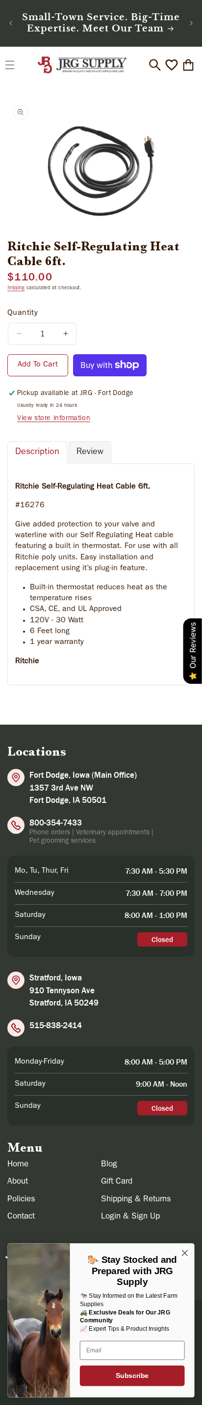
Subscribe (132, 1375)
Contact (21, 1217)
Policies (21, 1199)
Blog (109, 1165)
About (17, 1182)
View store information (53, 418)
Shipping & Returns (136, 1199)
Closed (162, 939)
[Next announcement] (191, 23)
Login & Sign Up (130, 1217)
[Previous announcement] (11, 23)
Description (37, 452)
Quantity (22, 313)
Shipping (16, 288)
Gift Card (116, 1182)
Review (89, 452)
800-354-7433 (55, 822)
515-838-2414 (55, 1025)
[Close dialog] (184, 1252)
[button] (9, 65)
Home (17, 1165)
